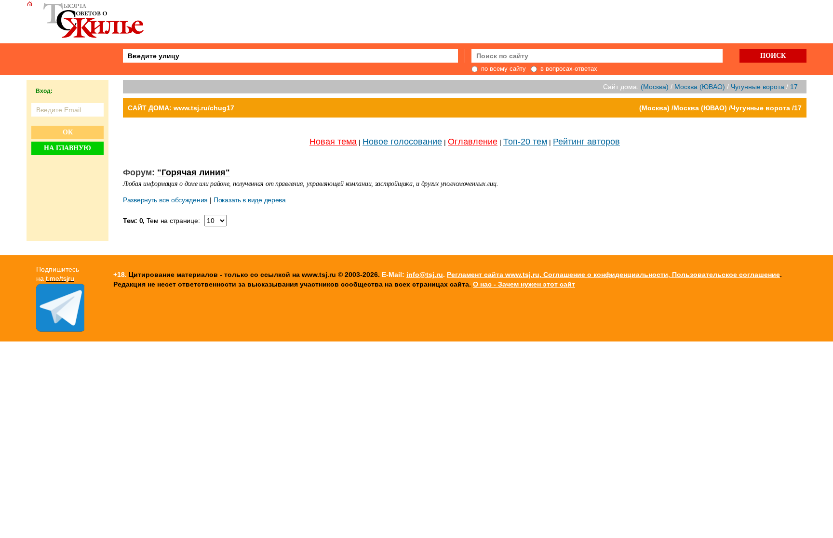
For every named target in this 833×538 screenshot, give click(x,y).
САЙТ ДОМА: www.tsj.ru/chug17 (181, 108)
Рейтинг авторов (586, 141)
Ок (68, 132)
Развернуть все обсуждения (165, 200)
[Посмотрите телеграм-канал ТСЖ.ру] (60, 329)
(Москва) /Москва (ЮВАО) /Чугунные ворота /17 (720, 108)
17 (794, 87)
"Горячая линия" (193, 172)
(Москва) (655, 87)
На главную (67, 148)
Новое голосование (402, 141)
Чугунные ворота (757, 87)
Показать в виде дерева (250, 200)
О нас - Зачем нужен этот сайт (524, 284)
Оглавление (472, 141)
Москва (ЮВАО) (699, 87)
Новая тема (333, 141)
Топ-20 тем (525, 141)
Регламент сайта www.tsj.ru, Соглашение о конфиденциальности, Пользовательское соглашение (613, 274)
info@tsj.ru (424, 274)
